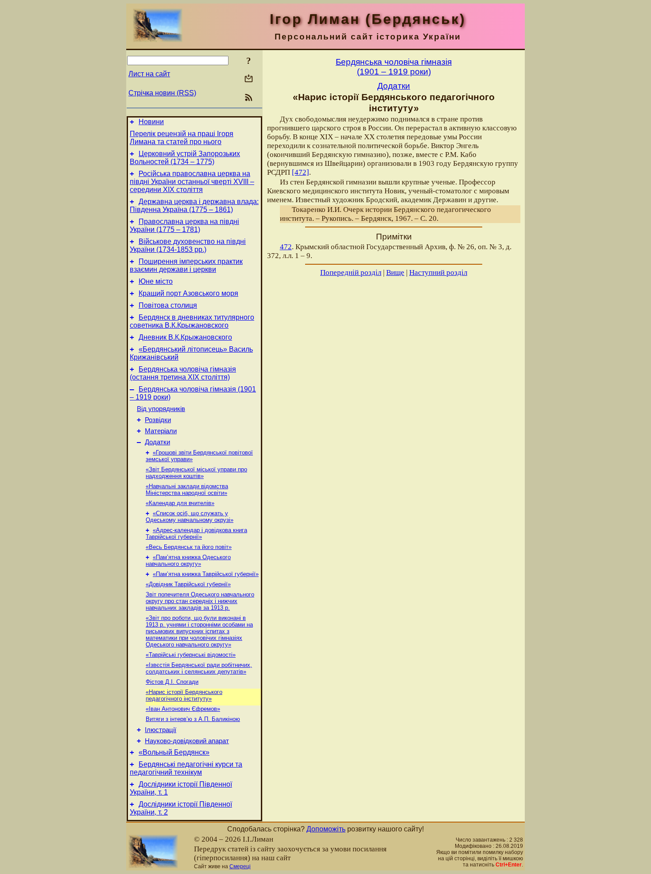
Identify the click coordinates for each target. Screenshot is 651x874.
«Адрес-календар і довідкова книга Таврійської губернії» (196, 533)
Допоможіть (325, 829)
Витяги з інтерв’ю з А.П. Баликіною (193, 719)
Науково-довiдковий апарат (187, 741)
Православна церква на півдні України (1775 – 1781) (184, 225)
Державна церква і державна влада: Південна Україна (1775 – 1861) (194, 205)
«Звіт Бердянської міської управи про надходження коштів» (196, 472)
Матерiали (161, 431)
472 (286, 247)
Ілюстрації (160, 729)
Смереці (240, 866)
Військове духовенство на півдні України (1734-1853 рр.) (188, 245)
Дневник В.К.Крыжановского (185, 337)
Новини (151, 121)
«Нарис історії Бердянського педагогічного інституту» (184, 695)
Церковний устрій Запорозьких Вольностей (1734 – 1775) (185, 157)
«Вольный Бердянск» (174, 752)
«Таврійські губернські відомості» (191, 654)
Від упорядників (161, 408)
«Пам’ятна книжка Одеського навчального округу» (188, 560)
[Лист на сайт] (249, 79)
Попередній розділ (350, 272)
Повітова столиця (168, 305)
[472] (300, 172)
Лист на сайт (149, 74)
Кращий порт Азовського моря (188, 293)
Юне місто (156, 281)
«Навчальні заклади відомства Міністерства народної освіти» (187, 489)
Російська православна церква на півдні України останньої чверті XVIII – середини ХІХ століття (192, 181)
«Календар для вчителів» (180, 503)
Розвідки (158, 419)
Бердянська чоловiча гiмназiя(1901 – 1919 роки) (394, 66)
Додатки (157, 442)
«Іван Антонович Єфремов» (183, 708)
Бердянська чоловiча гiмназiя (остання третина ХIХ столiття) (183, 373)
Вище (395, 272)
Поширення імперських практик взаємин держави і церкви (186, 265)
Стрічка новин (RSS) (162, 93)
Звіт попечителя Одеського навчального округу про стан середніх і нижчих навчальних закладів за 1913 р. (200, 601)
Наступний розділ (438, 272)
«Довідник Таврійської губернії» (188, 584)
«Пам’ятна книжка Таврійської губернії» (206, 574)
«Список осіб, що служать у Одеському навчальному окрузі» (189, 516)
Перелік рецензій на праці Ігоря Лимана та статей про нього (181, 137)
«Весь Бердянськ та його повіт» (189, 547)
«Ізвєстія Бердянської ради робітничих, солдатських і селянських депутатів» (199, 668)
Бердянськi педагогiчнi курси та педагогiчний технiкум (186, 768)
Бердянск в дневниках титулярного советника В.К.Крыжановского (192, 321)
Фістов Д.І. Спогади (172, 681)
